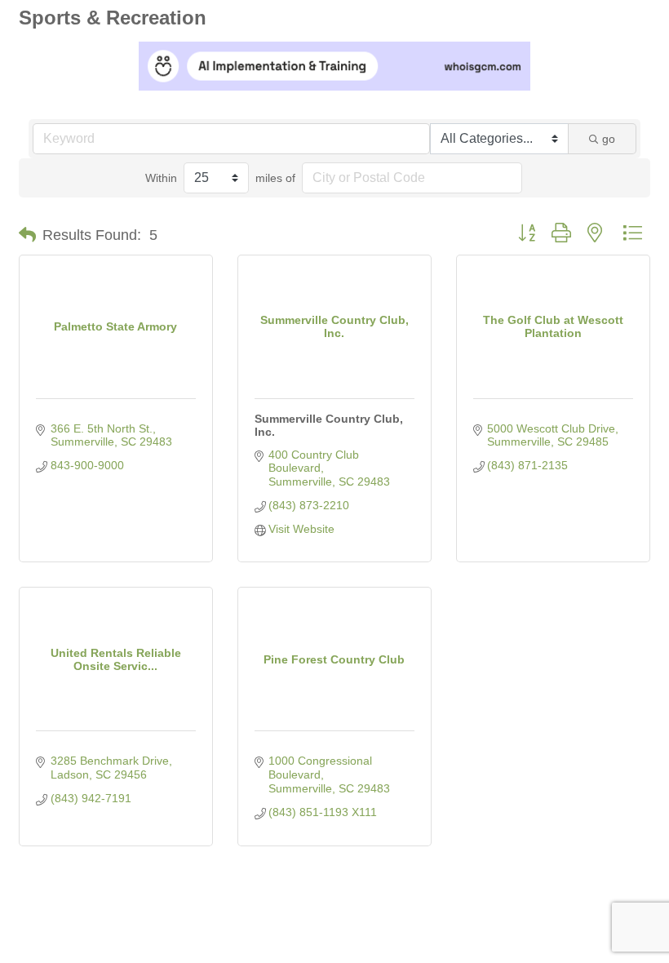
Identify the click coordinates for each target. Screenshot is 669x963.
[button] (27, 235)
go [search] (608, 138)
